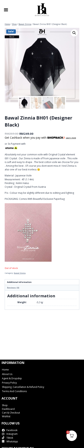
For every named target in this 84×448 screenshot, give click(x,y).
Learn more (71, 137)
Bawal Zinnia (20, 273)
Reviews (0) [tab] (13, 287)
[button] (74, 32)
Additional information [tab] (19, 282)
